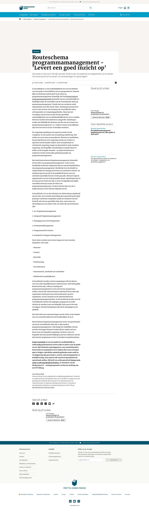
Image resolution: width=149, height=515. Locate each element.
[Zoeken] (90, 8)
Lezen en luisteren (25, 467)
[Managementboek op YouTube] (74, 501)
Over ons (22, 453)
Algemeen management (40, 19)
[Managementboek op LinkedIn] (70, 501)
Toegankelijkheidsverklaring (100, 494)
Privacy (64, 494)
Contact (21, 456)
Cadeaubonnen (53, 460)
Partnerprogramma (25, 478)
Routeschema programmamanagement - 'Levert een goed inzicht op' (66, 19)
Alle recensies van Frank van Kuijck (43, 387)
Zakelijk (51, 449)
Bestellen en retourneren (27, 463)
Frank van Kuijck (38, 342)
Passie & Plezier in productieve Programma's (100, 113)
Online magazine (27, 19)
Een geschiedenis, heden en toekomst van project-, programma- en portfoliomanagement (103, 160)
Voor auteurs (23, 470)
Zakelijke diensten (54, 453)
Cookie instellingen (83, 494)
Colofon (56, 494)
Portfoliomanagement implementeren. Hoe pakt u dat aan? (103, 132)
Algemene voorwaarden (43, 494)
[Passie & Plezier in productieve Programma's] (97, 99)
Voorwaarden (23, 460)
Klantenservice (24, 449)
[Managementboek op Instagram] (78, 501)
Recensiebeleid (24, 474)
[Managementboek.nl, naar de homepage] (27, 9)
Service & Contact (116, 494)
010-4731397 (126, 14)
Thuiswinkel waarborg (26, 494)
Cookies (71, 494)
